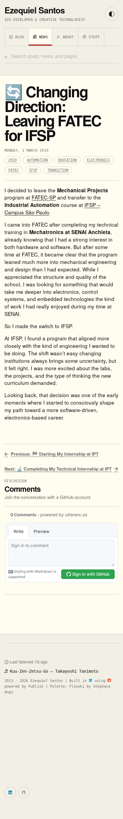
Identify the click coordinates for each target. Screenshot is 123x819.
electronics (98, 160)
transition (57, 170)
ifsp (33, 170)
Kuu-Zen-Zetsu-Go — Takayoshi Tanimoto (52, 671)
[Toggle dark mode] (112, 14)
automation (37, 160)
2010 (12, 160)
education (67, 160)
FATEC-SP (44, 197)
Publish (36, 686)
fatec (13, 170)
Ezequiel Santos (34, 10)
